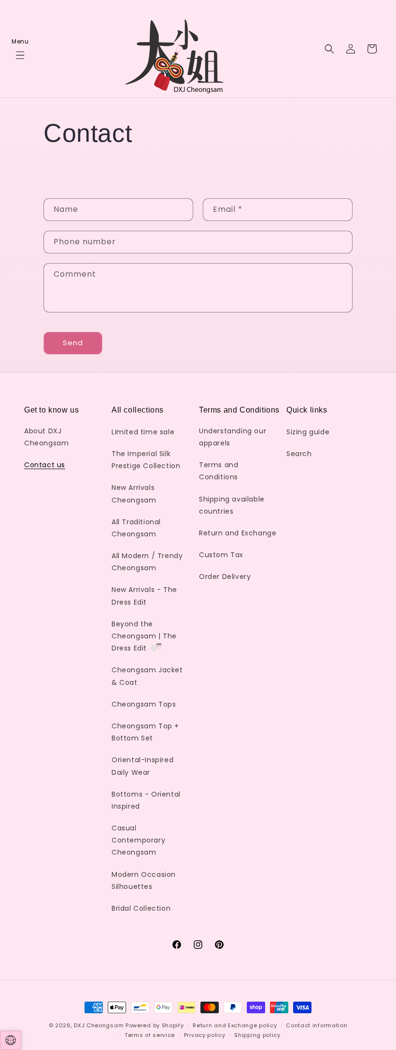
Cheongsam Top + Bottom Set (145, 732)
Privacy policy (205, 1035)
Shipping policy (257, 1035)
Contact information (316, 1025)
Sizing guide (307, 432)
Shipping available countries (232, 505)
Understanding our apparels (232, 437)
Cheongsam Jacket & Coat (147, 676)
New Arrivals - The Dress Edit (144, 595)
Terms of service (150, 1035)
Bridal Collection (141, 908)
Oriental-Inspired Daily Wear (142, 766)
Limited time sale (143, 432)
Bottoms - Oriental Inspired (146, 800)
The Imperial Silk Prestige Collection (146, 460)
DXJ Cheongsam (99, 1025)
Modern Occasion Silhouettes (144, 880)
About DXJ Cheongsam (46, 437)
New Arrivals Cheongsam (134, 493)
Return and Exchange (237, 533)
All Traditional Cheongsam (136, 528)
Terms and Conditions (218, 471)
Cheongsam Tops (144, 704)
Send (73, 343)
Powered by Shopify (155, 1025)
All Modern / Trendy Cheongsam (147, 562)
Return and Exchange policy (235, 1025)
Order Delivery (225, 576)
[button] (20, 48)
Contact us (44, 465)
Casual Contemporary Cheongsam (138, 840)
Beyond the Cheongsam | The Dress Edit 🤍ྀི (144, 636)
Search (299, 453)
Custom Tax (221, 555)
